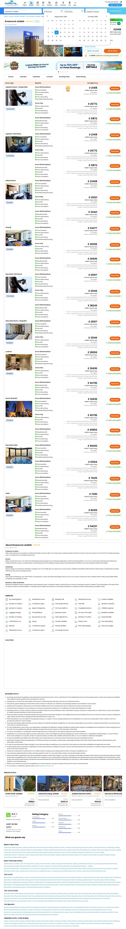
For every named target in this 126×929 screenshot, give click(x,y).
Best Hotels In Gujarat (28, 885)
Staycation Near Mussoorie (12, 898)
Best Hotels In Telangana (42, 887)
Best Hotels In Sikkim (10, 880)
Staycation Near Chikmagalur (13, 893)
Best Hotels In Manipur (108, 880)
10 (64, 28)
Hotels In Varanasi (77, 921)
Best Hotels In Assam (101, 882)
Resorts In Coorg (106, 910)
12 (73, 28)
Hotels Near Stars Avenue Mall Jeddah (40, 847)
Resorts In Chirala (40, 910)
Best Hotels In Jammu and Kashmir (27, 877)
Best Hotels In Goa (9, 877)
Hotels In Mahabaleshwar (21, 926)
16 (60, 32)
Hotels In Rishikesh (114, 921)
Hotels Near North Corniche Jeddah (64, 852)
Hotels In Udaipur (19, 921)
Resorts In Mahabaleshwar (12, 910)
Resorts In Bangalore (33, 907)
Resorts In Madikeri (75, 912)
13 (48, 32)
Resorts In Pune (113, 912)
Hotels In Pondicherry (56, 923)
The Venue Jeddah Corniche (46, 866)
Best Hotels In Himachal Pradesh (49, 877)
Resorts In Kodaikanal (51, 915)
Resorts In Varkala (51, 912)
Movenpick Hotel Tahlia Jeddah (14, 871)
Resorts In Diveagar (78, 910)
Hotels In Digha (30, 921)
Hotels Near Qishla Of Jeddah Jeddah (108, 850)
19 (73, 32)
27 (48, 40)
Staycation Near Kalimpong (63, 898)
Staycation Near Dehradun (96, 896)
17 (64, 32)
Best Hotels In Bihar (114, 882)
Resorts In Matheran (88, 912)
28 (52, 40)
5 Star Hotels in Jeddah (33, 16)
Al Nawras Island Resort (63, 866)
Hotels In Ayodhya (94, 923)
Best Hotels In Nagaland (111, 885)
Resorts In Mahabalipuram (25, 912)
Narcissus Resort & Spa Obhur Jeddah (105, 868)
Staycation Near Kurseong (79, 901)
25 (69, 36)
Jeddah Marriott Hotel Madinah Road (93, 871)
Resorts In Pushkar (10, 915)
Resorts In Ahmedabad (23, 915)
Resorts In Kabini (113, 907)
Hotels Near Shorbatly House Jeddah (84, 850)
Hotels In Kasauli (61, 926)
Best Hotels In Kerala (66, 877)
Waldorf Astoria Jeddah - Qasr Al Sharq (16, 864)
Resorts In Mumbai (101, 912)
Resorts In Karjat (9, 907)
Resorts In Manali (39, 912)
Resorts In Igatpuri (61, 907)
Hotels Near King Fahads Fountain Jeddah (84, 847)
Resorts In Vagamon (28, 910)
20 (48, 36)
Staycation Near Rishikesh (46, 898)
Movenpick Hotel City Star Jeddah (66, 864)
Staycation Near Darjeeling (94, 893)
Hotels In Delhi (66, 921)
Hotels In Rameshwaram (47, 926)
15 (56, 32)
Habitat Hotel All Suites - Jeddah (82, 866)
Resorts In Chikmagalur (92, 910)
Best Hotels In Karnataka (75, 885)
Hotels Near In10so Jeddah (62, 847)
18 (69, 32)
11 (68, 28)
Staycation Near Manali (110, 893)
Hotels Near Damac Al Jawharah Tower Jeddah (19, 855)
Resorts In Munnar (20, 907)
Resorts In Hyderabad (48, 907)
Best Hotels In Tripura (24, 880)
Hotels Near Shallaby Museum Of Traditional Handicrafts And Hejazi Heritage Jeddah (88, 855)
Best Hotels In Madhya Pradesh (93, 885)
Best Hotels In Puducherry (93, 880)
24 (65, 36)
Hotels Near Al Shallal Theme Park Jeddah (17, 852)
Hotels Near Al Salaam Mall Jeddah (15, 857)
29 (56, 40)
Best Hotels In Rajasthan (113, 877)
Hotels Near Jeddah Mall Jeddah (108, 847)
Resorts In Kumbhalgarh (75, 907)
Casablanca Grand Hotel (109, 864)
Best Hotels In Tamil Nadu (26, 887)
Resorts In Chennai (38, 915)
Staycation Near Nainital (29, 898)
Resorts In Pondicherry (90, 907)
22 (56, 36)
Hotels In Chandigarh (10, 923)
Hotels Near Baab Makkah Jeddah (37, 850)
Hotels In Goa (8, 926)
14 (52, 32)
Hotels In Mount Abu (42, 921)
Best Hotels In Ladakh (80, 877)
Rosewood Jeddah (94, 864)
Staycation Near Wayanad (12, 896)
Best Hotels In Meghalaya (12, 882)
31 (105, 40)
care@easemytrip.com (46, 766)
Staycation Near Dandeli (79, 896)
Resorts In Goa (103, 907)
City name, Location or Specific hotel (16, 9)
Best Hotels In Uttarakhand (39, 880)
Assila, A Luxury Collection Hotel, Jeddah (42, 864)
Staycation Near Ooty (78, 893)
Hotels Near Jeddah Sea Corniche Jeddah (90, 852)
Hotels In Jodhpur (69, 923)
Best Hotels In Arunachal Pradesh (83, 882)
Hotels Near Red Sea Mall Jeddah (42, 852)
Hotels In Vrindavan (55, 921)
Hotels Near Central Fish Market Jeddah (47, 855)
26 (73, 36)
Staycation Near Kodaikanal (46, 896)
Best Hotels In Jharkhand (58, 885)
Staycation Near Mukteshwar (47, 901)
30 (61, 40)
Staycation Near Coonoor (29, 901)
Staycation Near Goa (63, 893)
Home (6, 16)
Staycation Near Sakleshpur (48, 893)
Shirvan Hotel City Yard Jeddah (34, 871)
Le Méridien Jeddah (30, 866)
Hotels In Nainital (102, 921)
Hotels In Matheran (81, 923)
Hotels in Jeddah (19, 16)
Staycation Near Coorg (30, 893)
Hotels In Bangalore (106, 923)
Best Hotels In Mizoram (28, 882)
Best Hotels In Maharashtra (96, 877)
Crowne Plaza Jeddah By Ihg (59, 868)
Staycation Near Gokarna (113, 896)
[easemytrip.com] (11, 6)
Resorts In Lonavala (10, 912)
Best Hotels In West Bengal (75, 880)
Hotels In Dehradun (73, 926)
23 (61, 36)
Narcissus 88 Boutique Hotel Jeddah (69, 871)
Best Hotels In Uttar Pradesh (57, 880)
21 (52, 36)
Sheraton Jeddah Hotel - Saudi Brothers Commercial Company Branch (26, 868)
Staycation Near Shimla (63, 896)
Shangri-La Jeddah (51, 871)
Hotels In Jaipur (9, 921)
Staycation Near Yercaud (12, 901)
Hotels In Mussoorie (90, 921)
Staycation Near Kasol (64, 901)
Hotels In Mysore (43, 923)
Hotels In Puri (22, 923)
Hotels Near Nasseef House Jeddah (60, 850)
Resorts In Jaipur (63, 912)
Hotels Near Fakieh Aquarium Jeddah (16, 847)
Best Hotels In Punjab (10, 887)
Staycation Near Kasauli (29, 896)
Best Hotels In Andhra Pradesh (62, 882)
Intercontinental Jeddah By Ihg (13, 866)
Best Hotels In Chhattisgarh (12, 885)
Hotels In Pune (34, 926)
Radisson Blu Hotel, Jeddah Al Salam (80, 868)
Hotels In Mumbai (32, 923)
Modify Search (115, 11)
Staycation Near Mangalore (82, 898)
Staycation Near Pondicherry (100, 898)
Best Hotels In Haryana (43, 885)
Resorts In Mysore (52, 910)
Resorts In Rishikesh (65, 910)
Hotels (11, 16)
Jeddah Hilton (82, 864)
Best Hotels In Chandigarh (44, 882)
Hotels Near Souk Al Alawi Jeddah (14, 850)
